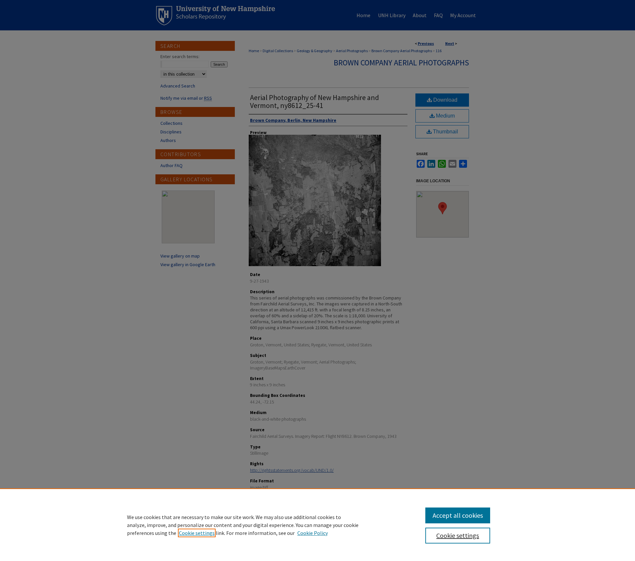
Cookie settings (197, 533)
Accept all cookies (458, 515)
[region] (317, 524)
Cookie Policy (312, 533)
